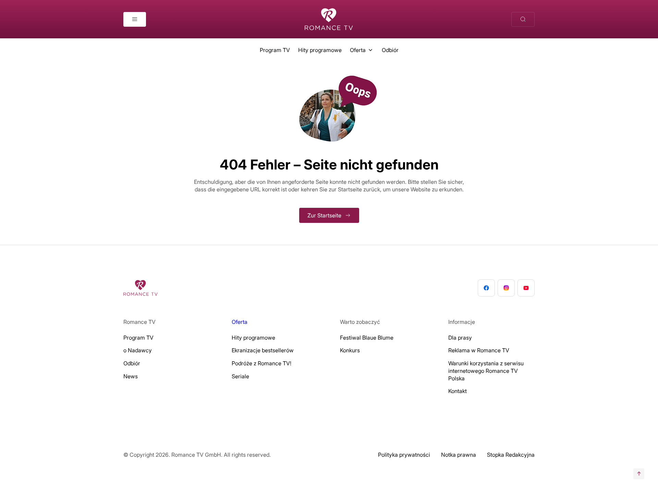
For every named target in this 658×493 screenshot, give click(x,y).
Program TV (275, 50)
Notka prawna (458, 454)
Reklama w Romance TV (478, 350)
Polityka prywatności (404, 454)
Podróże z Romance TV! (261, 363)
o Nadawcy (137, 350)
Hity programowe (320, 50)
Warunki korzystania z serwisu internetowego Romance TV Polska (486, 371)
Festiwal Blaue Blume (366, 337)
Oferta (358, 50)
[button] (15, 478)
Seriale (240, 376)
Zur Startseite (324, 215)
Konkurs (350, 350)
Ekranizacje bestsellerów (263, 350)
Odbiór (390, 50)
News (130, 376)
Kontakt (457, 391)
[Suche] (523, 19)
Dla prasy (460, 337)
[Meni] (134, 19)
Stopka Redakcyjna (511, 454)
